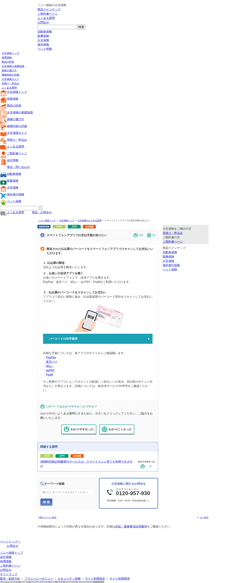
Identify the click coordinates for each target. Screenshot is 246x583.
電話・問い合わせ (18, 167)
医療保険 (43, 35)
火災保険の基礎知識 (13, 66)
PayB (49, 374)
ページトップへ (10, 541)
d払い (49, 366)
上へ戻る (204, 517)
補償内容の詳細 (10, 74)
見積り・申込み (10, 83)
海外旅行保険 (15, 194)
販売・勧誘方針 (10, 578)
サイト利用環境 (119, 578)
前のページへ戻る (48, 517)
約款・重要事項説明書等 (131, 526)
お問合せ (43, 22)
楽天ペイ (51, 361)
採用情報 (6, 561)
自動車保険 (44, 31)
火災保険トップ (10, 53)
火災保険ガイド (10, 79)
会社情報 (12, 160)
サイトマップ (8, 574)
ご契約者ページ (47, 13)
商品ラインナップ (49, 9)
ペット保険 (44, 48)
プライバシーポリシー (38, 578)
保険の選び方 (9, 70)
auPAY (50, 370)
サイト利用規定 (95, 578)
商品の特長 (8, 61)
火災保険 (43, 40)
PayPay (51, 357)
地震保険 (7, 57)
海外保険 (43, 44)
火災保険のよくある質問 (89, 220)
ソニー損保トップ (47, 220)
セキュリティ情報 (69, 578)
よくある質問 (46, 18)
